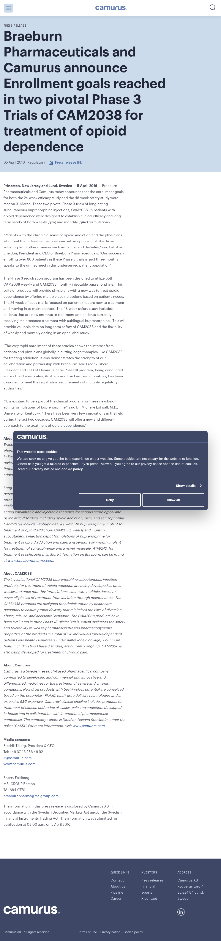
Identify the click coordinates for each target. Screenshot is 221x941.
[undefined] (111, 8)
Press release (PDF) (70, 162)
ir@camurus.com (17, 758)
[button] (8, 8)
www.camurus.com (19, 764)
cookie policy (72, 469)
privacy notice (43, 469)
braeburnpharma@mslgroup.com (31, 796)
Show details (186, 485)
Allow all (173, 500)
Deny (110, 500)
